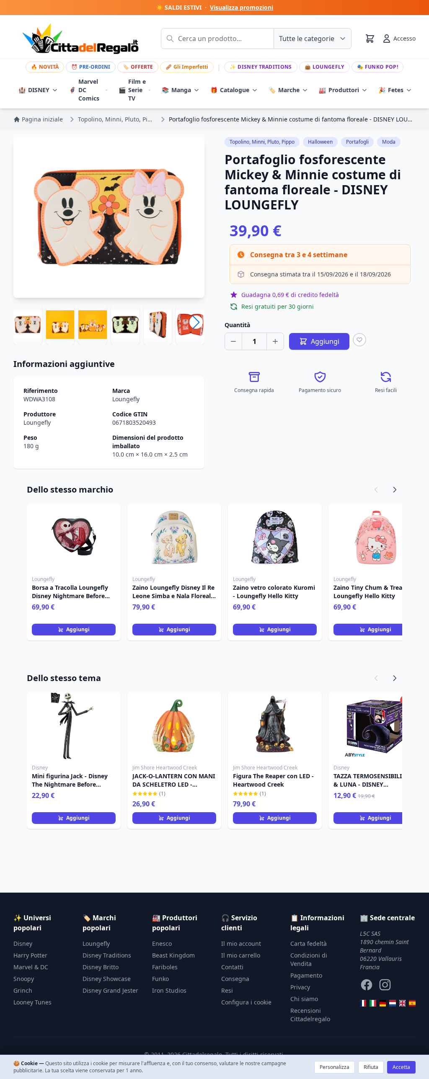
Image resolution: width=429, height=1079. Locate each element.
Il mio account (241, 943)
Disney (22, 943)
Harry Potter (30, 955)
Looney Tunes (32, 1002)
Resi (227, 990)
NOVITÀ (45, 66)
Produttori (339, 90)
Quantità (237, 325)
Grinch (22, 990)
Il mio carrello (240, 955)
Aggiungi (78, 629)
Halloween (320, 141)
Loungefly (324, 66)
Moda (388, 141)
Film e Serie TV (132, 89)
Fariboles (165, 967)
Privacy (300, 987)
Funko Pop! (377, 66)
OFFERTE (138, 66)
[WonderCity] (383, 1003)
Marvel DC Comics (84, 89)
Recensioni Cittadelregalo (310, 1015)
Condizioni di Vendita (308, 959)
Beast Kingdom (173, 955)
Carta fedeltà (308, 943)
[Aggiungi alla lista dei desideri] (359, 339)
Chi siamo (304, 999)
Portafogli (357, 141)
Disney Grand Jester (110, 990)
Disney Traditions (261, 66)
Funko (160, 979)
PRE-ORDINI (90, 66)
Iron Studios (169, 990)
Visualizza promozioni (241, 7)
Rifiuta (371, 1067)
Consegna (235, 979)
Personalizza (334, 1067)
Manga (176, 90)
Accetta (401, 1067)
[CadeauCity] (363, 1003)
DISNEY (33, 90)
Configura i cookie (246, 1002)
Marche (284, 90)
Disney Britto (101, 967)
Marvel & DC (30, 967)
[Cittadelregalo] (373, 1003)
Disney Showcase (107, 979)
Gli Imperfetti (186, 66)
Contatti (232, 967)
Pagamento (306, 975)
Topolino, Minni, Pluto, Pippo (262, 141)
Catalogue (229, 90)
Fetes (390, 90)
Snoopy (23, 979)
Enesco (162, 943)
